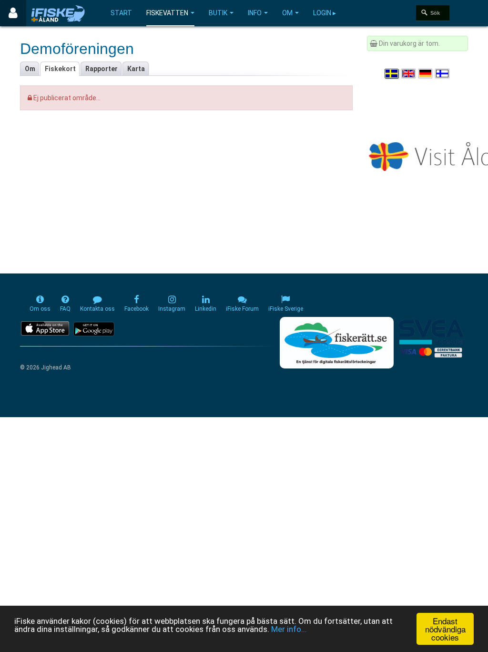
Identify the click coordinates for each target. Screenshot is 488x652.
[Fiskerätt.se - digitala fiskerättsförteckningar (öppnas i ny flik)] (336, 342)
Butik (218, 13)
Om (287, 13)
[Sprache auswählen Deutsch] (426, 73)
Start (121, 13)
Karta (136, 69)
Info (255, 13)
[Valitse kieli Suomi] (442, 73)
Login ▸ (324, 13)
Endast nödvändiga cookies (445, 629)
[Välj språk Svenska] (392, 73)
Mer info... (289, 629)
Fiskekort (60, 69)
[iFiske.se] (58, 13)
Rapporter (101, 69)
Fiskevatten (167, 13)
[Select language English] (408, 73)
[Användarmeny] (13, 13)
